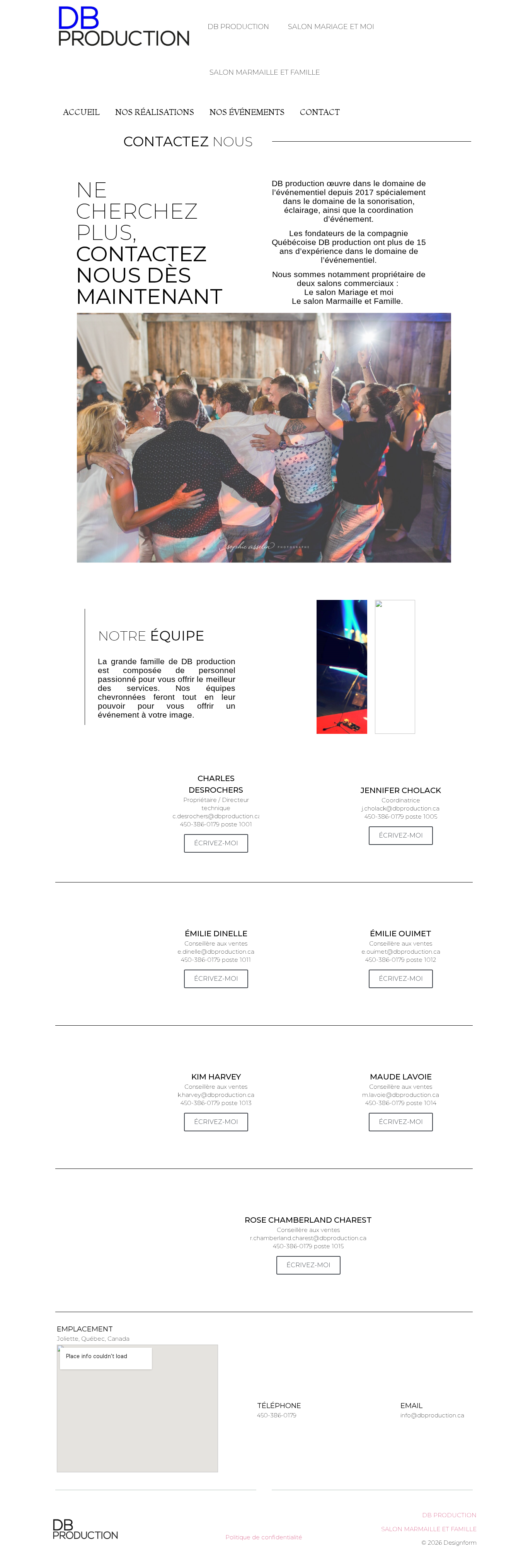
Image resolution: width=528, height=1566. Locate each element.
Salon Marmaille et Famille (264, 72)
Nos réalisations (154, 112)
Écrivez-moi (216, 843)
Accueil (81, 112)
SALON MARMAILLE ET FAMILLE (429, 1529)
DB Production (238, 26)
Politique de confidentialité (263, 1537)
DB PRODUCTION (449, 1515)
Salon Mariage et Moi (331, 26)
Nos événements (246, 112)
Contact (320, 112)
